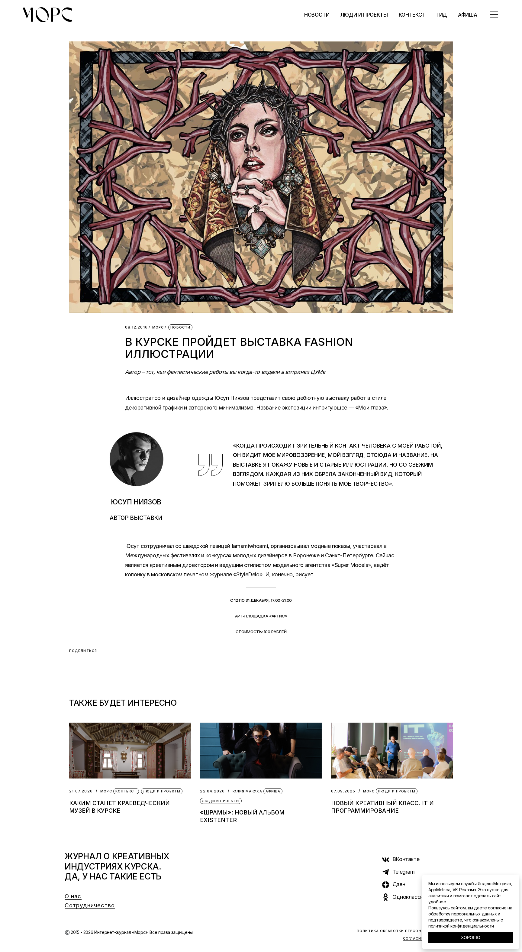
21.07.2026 (81, 791)
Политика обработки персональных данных (407, 931)
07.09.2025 (343, 791)
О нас (73, 896)
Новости (180, 327)
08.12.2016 (136, 327)
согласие (497, 907)
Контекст (126, 791)
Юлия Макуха (247, 791)
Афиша (273, 791)
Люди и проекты (161, 791)
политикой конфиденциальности (461, 925)
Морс (158, 327)
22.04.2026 (212, 791)
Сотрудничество (90, 905)
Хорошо (470, 937)
